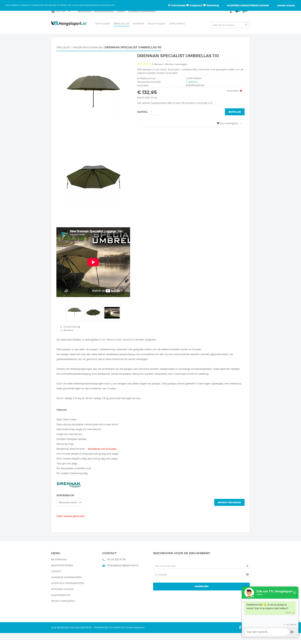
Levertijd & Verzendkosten (67, 583)
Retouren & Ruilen (62, 589)
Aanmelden (201, 586)
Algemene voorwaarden (141, 11)
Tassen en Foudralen (87, 47)
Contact (121, 11)
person (231, 11)
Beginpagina (85, 11)
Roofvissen (156, 23)
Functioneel (178, 5)
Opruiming (177, 23)
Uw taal (63, 11)
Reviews (68, 330)
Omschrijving (71, 326)
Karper (138, 23)
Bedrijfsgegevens (104, 11)
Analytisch (196, 5)
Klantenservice (60, 595)
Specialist (122, 23)
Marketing (212, 5)
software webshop (132, 627)
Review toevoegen (176, 64)
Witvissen (102, 23)
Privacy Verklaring (63, 601)
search (246, 25)
